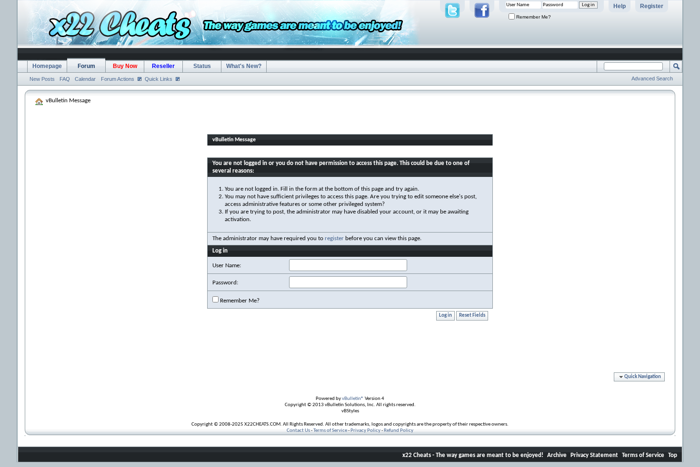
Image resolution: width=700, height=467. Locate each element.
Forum (86, 66)
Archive (557, 455)
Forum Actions (117, 79)
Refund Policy (398, 430)
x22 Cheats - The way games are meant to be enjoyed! (472, 455)
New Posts (42, 79)
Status (202, 66)
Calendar (85, 79)
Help (619, 6)
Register (651, 6)
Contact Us (298, 430)
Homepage (47, 66)
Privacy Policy (365, 430)
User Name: (226, 266)
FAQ (65, 79)
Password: (225, 283)
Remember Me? (533, 16)
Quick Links (158, 79)
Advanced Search (652, 78)
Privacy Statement (594, 455)
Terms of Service (330, 430)
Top (672, 455)
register (334, 238)
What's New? (243, 66)
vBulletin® (353, 398)
